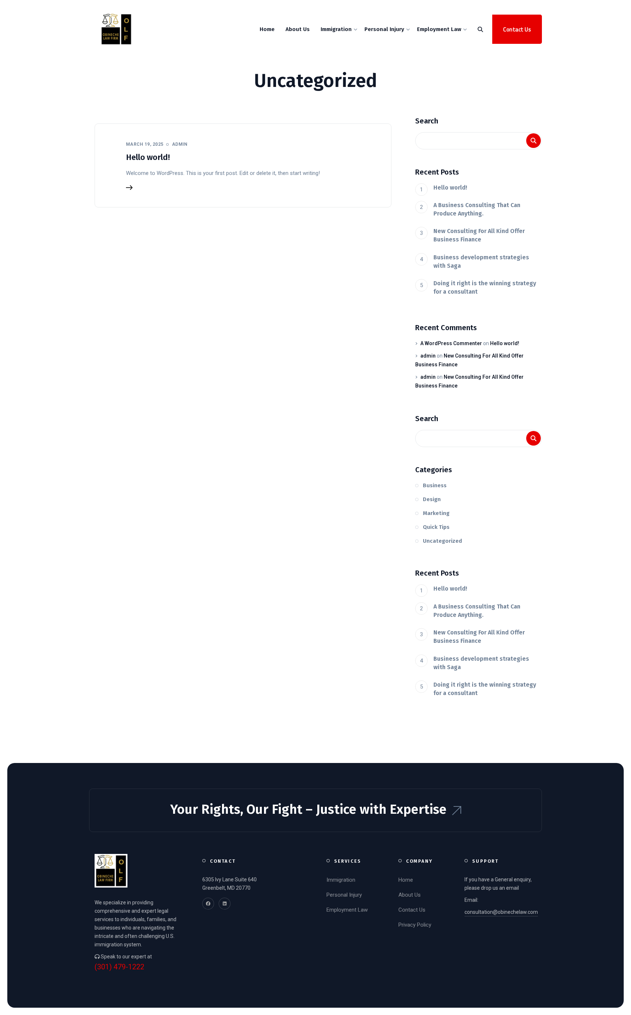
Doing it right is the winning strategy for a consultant (484, 287)
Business (435, 485)
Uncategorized (442, 541)
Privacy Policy (414, 924)
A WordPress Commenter (451, 343)
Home (405, 880)
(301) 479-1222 (116, 7)
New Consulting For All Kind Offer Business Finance (479, 235)
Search (426, 121)
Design (432, 499)
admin (428, 356)
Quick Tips (436, 527)
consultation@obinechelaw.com (187, 7)
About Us (409, 895)
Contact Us (411, 910)
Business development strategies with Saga (481, 261)
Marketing (436, 513)
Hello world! (148, 157)
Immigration (340, 880)
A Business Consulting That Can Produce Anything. (476, 209)
